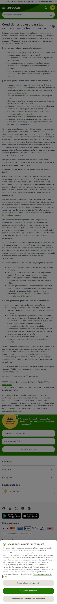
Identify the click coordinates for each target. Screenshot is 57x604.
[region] (28, 572)
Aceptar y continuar (28, 591)
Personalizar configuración (28, 583)
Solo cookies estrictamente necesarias (28, 598)
